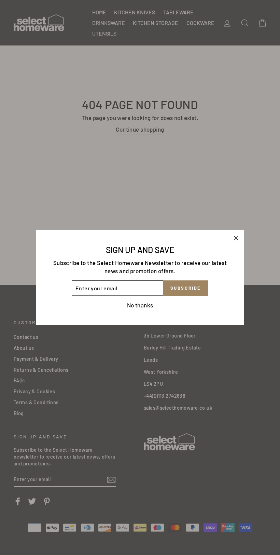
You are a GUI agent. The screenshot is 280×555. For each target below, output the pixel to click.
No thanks (140, 305)
